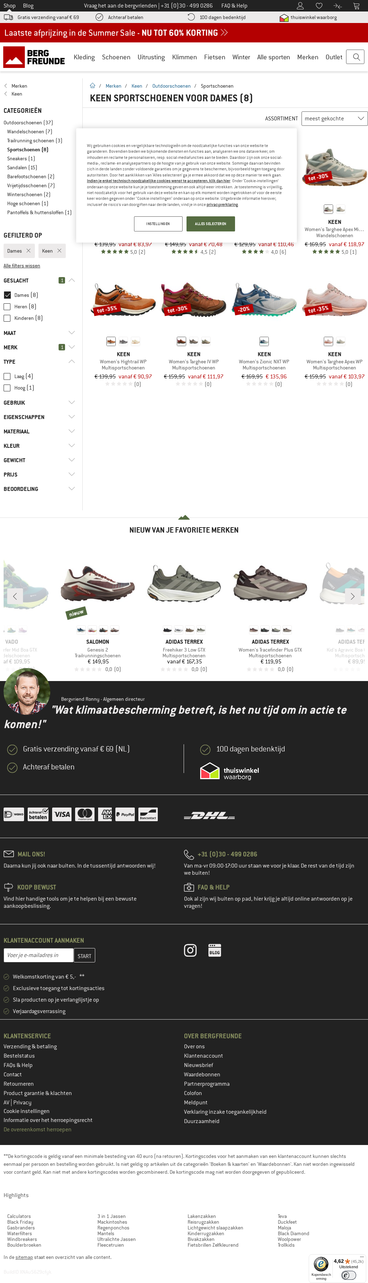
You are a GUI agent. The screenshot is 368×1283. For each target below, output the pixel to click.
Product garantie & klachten (38, 1093)
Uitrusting (151, 57)
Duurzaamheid (202, 1121)
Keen (137, 86)
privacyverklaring (222, 204)
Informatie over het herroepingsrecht (48, 1120)
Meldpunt (196, 1102)
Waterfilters (19, 1233)
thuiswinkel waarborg (313, 17)
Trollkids (286, 1245)
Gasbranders (21, 1227)
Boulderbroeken (24, 1245)
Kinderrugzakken (206, 1233)
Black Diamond (293, 1233)
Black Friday (20, 1222)
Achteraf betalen (125, 17)
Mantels (105, 1233)
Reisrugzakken (203, 1222)
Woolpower (289, 1239)
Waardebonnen (202, 1074)
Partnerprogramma (207, 1083)
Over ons (194, 1046)
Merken (307, 57)
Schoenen (116, 57)
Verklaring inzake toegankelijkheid (225, 1112)
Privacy (22, 1102)
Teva (282, 1216)
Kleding (84, 57)
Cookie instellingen (27, 1111)
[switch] (348, 1275)
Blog (28, 5)
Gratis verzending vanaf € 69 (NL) (76, 749)
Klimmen (184, 57)
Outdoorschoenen (171, 86)
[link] (39, 86)
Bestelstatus (19, 1055)
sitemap (24, 1257)
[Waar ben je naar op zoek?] (355, 57)
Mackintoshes (112, 1222)
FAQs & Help (18, 1065)
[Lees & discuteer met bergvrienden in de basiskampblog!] (220, 952)
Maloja (284, 1227)
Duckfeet (287, 1222)
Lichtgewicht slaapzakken (215, 1227)
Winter (241, 57)
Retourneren (19, 1083)
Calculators (19, 1216)
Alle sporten (273, 57)
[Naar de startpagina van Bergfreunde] (36, 56)
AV (7, 1102)
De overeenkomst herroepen (38, 1129)
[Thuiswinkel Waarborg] (229, 771)
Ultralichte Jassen (116, 1239)
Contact (13, 1074)
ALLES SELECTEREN (210, 223)
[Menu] (362, 1258)
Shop (10, 5)
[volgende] (353, 596)
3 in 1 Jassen (111, 1216)
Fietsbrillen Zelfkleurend (213, 1245)
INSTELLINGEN (158, 223)
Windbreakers (22, 1239)
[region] (186, 185)
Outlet (334, 57)
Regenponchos (113, 1227)
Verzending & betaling (30, 1046)
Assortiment (281, 118)
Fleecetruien (110, 1245)
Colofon (193, 1093)
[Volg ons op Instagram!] (195, 952)
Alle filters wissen (22, 265)
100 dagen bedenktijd (222, 17)
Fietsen (214, 57)
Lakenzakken (202, 1216)
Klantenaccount (203, 1055)
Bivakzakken (201, 1239)
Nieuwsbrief (198, 1065)
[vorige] (15, 596)
